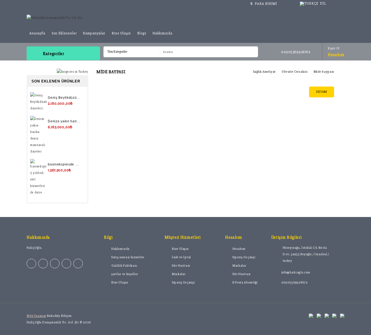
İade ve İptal (181, 257)
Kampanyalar (94, 33)
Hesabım (239, 249)
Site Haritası (181, 266)
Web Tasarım (36, 316)
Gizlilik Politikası (124, 266)
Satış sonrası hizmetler (127, 257)
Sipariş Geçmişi (183, 282)
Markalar (179, 274)
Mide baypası (324, 72)
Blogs (141, 33)
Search (252, 52)
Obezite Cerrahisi (294, 72)
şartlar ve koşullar (124, 274)
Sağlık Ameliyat (264, 72)
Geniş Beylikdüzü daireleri (70, 98)
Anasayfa (37, 33)
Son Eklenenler (64, 33)
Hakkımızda (162, 33)
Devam (321, 92)
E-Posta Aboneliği (245, 282)
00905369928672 (294, 282)
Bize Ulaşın (121, 33)
